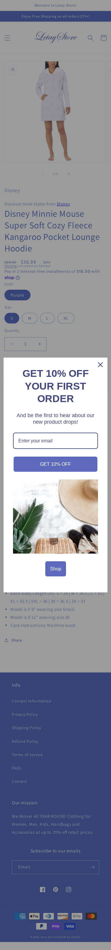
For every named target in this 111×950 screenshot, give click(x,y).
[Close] (100, 365)
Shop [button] (55, 568)
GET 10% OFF (55, 464)
